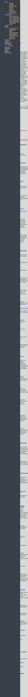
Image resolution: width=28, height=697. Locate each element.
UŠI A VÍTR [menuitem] (11, 9)
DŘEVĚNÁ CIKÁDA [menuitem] (13, 6)
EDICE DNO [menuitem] (7, 47)
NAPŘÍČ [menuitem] (10, 31)
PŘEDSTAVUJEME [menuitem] (13, 11)
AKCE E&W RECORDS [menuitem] (14, 35)
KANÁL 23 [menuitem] (7, 51)
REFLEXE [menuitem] (11, 7)
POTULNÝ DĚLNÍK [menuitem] (13, 34)
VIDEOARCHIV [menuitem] (12, 38)
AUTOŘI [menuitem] (10, 24)
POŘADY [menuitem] (11, 45)
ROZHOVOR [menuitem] (11, 10)
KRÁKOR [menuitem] (7, 25)
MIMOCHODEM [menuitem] (12, 13)
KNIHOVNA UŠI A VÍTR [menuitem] (13, 28)
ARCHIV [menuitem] (6, 27)
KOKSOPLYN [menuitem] (7, 48)
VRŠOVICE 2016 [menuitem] (8, 52)
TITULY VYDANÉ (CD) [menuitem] (13, 16)
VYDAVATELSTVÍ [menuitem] (8, 14)
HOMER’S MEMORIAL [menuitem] (13, 32)
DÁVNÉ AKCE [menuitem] (12, 37)
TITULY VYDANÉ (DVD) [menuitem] (14, 20)
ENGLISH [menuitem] (7, 49)
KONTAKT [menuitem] (7, 41)
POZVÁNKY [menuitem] (11, 4)
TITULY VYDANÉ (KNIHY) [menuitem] (14, 17)
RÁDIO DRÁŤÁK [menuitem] (8, 44)
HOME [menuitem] (6, 1)
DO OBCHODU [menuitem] (8, 42)
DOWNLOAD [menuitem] (7, 39)
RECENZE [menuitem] (11, 3)
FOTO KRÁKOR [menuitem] (12, 29)
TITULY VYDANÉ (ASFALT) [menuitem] (14, 19)
